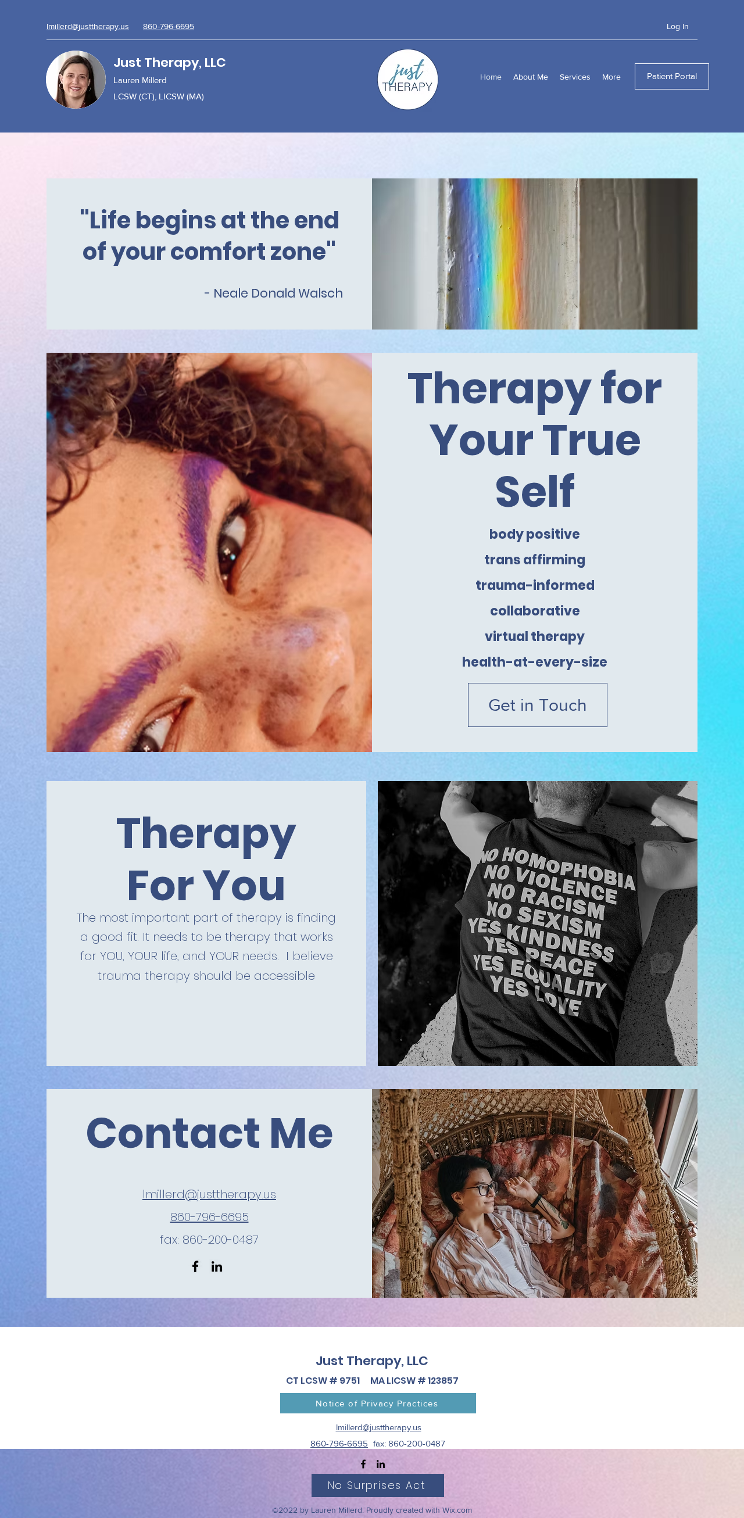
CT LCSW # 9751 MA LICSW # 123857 (372, 1380)
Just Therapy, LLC (169, 62)
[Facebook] (195, 1266)
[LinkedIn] (216, 1266)
